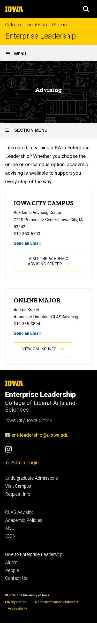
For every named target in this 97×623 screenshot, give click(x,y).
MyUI (10, 528)
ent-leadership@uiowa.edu (40, 435)
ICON (10, 536)
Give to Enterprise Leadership (34, 554)
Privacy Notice (15, 602)
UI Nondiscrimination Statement (55, 602)
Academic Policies (23, 520)
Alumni (12, 562)
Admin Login (25, 462)
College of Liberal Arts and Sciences (38, 24)
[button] (86, 9)
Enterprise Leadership (40, 36)
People (12, 570)
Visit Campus (18, 486)
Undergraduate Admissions (31, 478)
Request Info (18, 494)
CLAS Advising (19, 512)
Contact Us (16, 578)
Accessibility (17, 608)
